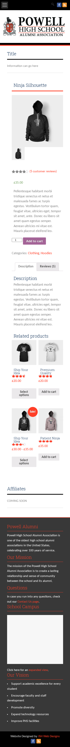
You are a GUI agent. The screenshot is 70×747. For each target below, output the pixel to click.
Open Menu (4, 5)
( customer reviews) (43, 171)
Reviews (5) (47, 266)
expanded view (38, 670)
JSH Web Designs (49, 736)
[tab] (26, 266)
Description (25, 266)
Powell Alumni (22, 526)
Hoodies (46, 253)
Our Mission (19, 557)
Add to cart (34, 241)
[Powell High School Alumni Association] (35, 36)
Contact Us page (28, 601)
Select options (24, 393)
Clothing (33, 253)
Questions (17, 588)
